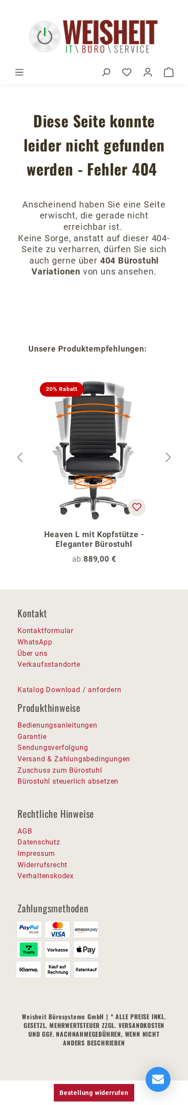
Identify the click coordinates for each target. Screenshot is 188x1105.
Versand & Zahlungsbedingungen (73, 759)
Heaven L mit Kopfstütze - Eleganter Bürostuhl (94, 539)
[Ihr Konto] (147, 72)
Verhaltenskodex (45, 876)
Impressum (36, 853)
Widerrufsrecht (42, 865)
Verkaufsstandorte (48, 664)
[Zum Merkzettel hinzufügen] (137, 507)
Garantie (31, 736)
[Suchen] (105, 72)
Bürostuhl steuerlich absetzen (67, 781)
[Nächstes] (168, 457)
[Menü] (19, 72)
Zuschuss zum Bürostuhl (59, 770)
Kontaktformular (45, 630)
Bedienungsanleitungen (57, 725)
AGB (24, 831)
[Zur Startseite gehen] (94, 36)
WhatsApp (34, 642)
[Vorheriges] (19, 457)
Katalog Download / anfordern (69, 690)
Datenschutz (38, 842)
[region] (94, 457)
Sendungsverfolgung (52, 747)
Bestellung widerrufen (94, 1092)
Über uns (32, 653)
